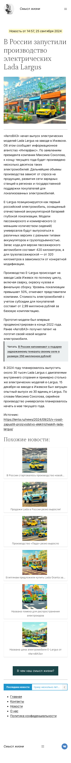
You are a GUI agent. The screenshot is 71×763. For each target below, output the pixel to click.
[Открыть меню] (66, 9)
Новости (16, 706)
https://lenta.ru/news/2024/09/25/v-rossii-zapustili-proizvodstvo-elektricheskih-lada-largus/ (34, 424)
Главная (16, 696)
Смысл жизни (30, 8)
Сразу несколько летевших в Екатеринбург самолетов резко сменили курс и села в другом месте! (47, 687)
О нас (14, 711)
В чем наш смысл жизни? (35, 670)
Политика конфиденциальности (33, 716)
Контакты (17, 701)
